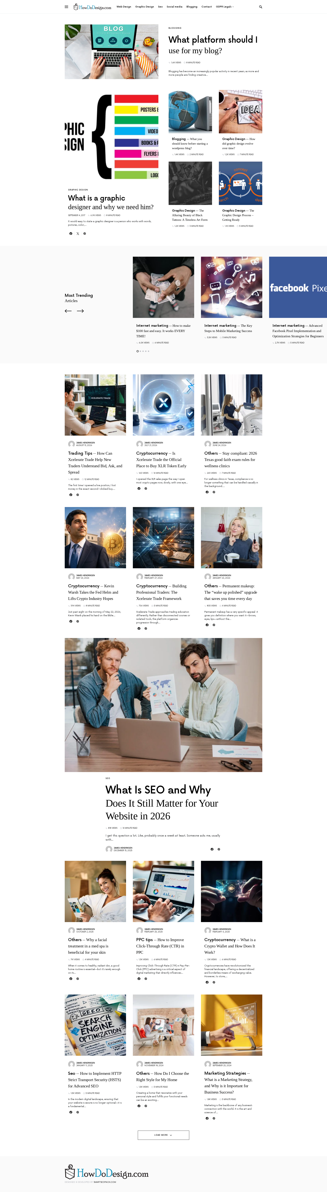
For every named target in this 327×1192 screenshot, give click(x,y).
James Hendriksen (85, 443)
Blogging (175, 28)
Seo (108, 778)
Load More (161, 1135)
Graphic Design (78, 190)
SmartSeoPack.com (105, 1182)
